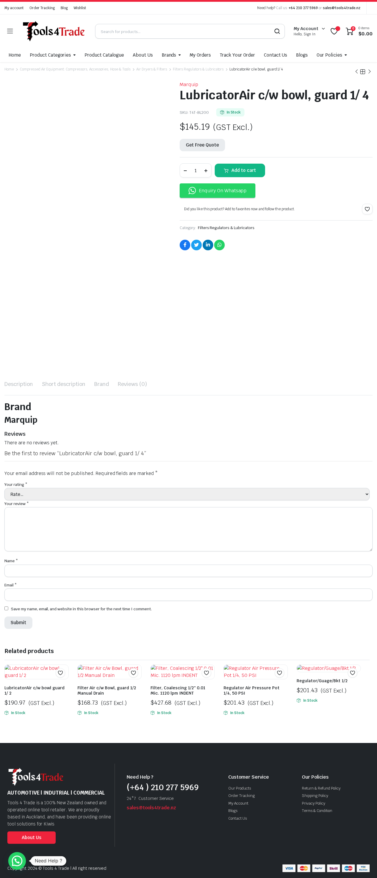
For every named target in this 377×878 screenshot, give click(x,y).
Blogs (302, 55)
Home (15, 55)
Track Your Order (237, 55)
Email (10, 585)
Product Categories (50, 55)
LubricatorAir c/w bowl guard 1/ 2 (34, 690)
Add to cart (244, 170)
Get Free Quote (202, 145)
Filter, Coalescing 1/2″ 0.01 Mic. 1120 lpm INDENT (178, 690)
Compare (63, 684)
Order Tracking (42, 8)
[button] (367, 209)
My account (14, 8)
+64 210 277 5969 (303, 8)
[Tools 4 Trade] (54, 31)
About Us (143, 55)
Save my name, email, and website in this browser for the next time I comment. (81, 608)
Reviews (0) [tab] (132, 384)
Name (11, 560)
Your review (16, 503)
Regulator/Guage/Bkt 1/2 (322, 680)
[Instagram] (129, 817)
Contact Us (275, 55)
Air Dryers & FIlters (151, 69)
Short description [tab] (64, 384)
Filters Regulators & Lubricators (198, 69)
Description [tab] (18, 384)
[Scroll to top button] (363, 864)
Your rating (15, 484)
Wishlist (80, 8)
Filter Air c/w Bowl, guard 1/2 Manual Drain (106, 690)
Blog (64, 8)
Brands (169, 55)
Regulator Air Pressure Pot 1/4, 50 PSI (252, 690)
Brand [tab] (101, 384)
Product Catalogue (104, 55)
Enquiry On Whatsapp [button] (223, 191)
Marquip (189, 84)
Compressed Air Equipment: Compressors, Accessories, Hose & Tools (75, 69)
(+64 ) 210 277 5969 (163, 787)
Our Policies (329, 55)
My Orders (200, 55)
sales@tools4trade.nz (342, 8)
